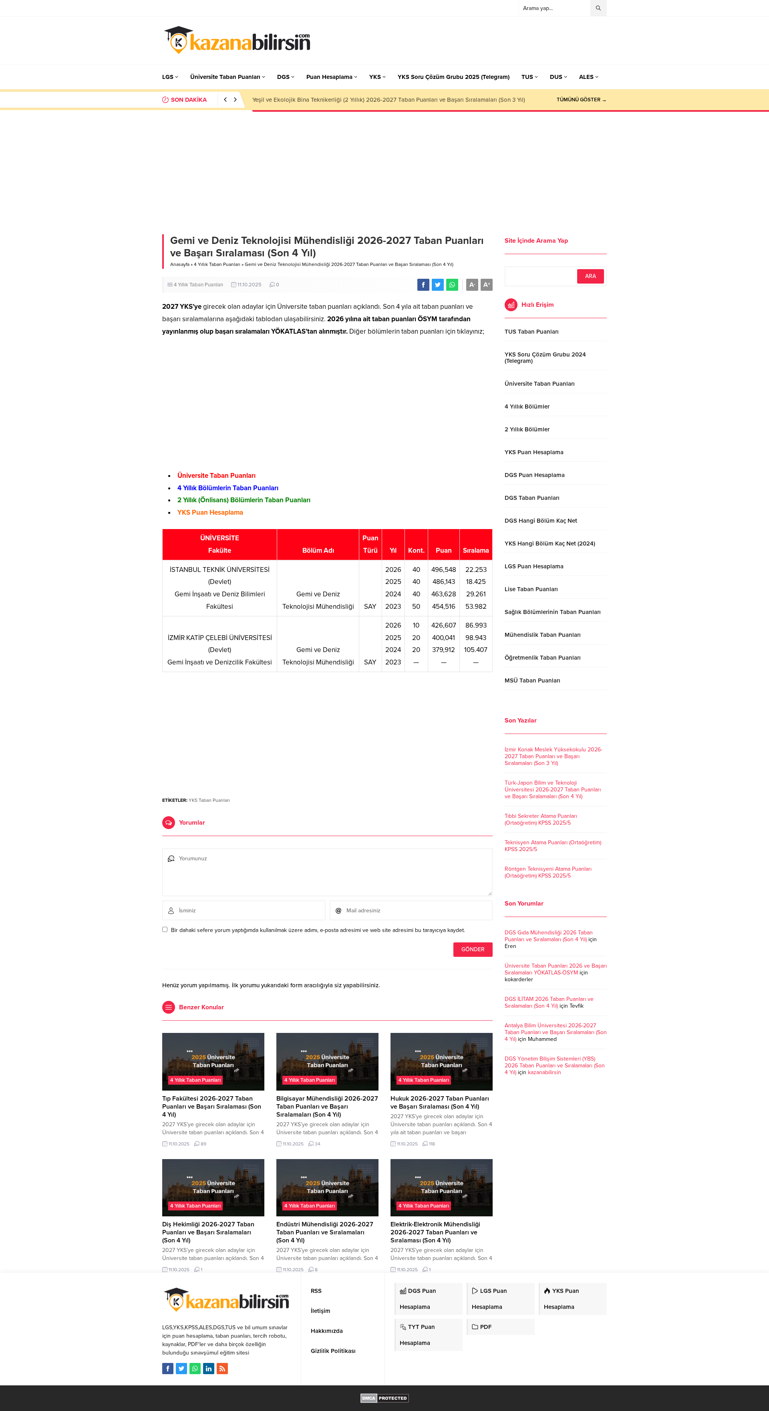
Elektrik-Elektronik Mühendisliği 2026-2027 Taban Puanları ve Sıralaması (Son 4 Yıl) (435, 1232)
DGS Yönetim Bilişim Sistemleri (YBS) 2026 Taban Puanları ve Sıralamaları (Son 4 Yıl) (555, 1065)
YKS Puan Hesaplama (210, 512)
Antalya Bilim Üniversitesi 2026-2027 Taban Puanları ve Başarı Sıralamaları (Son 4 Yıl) (556, 1032)
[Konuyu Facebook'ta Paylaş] (423, 285)
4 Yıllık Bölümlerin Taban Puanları (227, 488)
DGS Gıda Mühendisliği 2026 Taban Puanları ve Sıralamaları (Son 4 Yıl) (549, 936)
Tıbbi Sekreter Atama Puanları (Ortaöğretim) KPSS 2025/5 (541, 819)
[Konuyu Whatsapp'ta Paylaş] (452, 285)
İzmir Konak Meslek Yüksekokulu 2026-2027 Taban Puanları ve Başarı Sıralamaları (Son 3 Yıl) (553, 756)
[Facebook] (167, 1368)
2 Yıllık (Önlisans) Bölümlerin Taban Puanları (243, 500)
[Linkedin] (208, 1368)
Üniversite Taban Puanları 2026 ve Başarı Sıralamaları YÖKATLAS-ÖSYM (556, 969)
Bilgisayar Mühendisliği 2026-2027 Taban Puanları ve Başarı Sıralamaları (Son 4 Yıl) (327, 1107)
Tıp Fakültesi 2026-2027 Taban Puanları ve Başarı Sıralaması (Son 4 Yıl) (211, 1107)
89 (203, 1144)
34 (317, 1144)
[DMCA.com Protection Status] (384, 1398)
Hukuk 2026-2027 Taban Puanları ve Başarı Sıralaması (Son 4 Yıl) (440, 1103)
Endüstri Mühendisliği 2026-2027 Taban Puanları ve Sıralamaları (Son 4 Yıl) (324, 1232)
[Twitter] (181, 1368)
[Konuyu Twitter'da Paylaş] (438, 285)
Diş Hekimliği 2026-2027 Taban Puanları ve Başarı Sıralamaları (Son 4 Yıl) (208, 1232)
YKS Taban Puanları (209, 800)
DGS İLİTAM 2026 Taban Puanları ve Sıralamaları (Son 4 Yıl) (549, 1002)
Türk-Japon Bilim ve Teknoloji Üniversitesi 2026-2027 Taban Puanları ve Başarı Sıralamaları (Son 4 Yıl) (553, 789)
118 (432, 1144)
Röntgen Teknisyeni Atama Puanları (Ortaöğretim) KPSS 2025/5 (548, 872)
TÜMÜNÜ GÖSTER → (582, 100)
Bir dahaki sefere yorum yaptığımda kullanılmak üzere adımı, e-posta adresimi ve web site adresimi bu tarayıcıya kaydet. (318, 930)
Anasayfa (179, 264)
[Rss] (222, 1368)
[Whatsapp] (195, 1368)
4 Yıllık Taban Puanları (217, 264)
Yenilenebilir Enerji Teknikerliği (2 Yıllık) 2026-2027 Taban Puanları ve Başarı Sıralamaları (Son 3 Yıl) (384, 99)
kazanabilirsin (544, 1072)
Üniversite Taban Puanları (216, 475)
